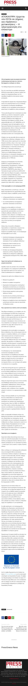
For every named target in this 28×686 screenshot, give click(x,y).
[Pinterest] (9, 35)
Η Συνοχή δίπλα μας (10, 574)
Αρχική (2, 11)
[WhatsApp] (12, 35)
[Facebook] (2, 35)
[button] (26, 8)
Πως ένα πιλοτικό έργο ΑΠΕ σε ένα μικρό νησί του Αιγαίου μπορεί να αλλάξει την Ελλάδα (7, 629)
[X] (6, 35)
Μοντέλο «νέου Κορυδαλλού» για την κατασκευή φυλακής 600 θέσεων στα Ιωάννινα (21, 629)
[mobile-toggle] (2, 8)
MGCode (14, 683)
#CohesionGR (9, 609)
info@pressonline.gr (14, 678)
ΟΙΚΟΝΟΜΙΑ (8, 11)
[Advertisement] (14, 68)
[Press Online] (14, 3)
